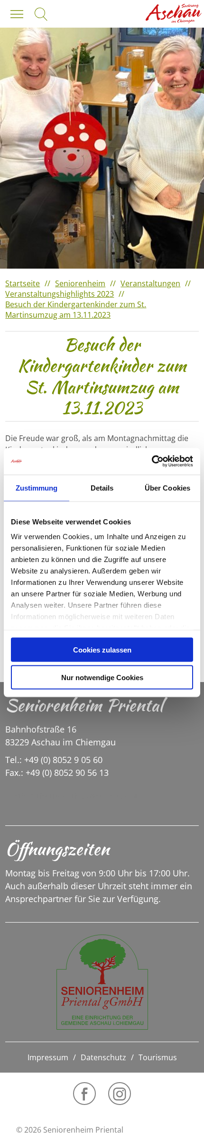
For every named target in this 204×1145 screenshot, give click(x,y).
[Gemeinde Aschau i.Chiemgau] (174, 13)
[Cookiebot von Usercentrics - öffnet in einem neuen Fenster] (151, 461)
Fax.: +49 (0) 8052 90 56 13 (57, 772)
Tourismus (158, 1057)
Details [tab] (102, 487)
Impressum (48, 1057)
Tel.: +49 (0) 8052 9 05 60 (53, 759)
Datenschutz (103, 1057)
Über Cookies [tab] (167, 487)
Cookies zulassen (102, 649)
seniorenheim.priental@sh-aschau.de (77, 796)
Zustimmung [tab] (37, 487)
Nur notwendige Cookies (102, 677)
